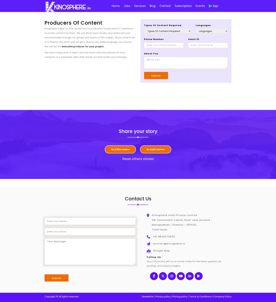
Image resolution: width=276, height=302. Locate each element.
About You (151, 53)
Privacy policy (163, 296)
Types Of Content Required (162, 25)
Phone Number (154, 39)
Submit (156, 75)
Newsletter (148, 296)
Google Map (161, 250)
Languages (203, 25)
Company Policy (222, 296)
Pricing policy (180, 296)
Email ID (193, 39)
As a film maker (120, 149)
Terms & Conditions (200, 296)
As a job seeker (155, 149)
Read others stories (138, 159)
